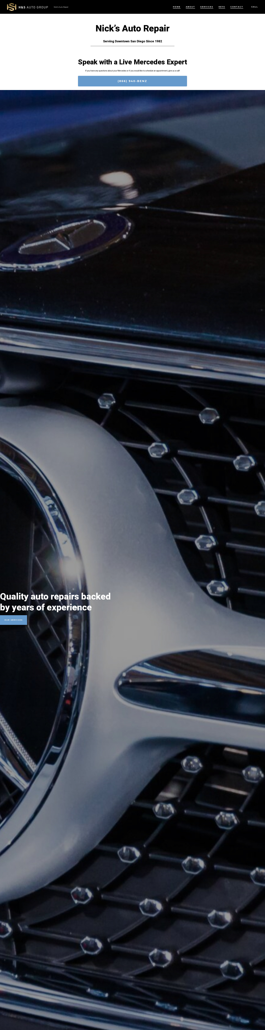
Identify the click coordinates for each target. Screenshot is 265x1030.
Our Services (13, 620)
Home (177, 7)
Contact (236, 7)
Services (206, 7)
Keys (222, 7)
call (254, 7)
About (190, 7)
